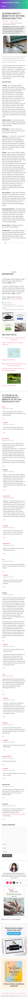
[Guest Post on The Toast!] (14, 357)
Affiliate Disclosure (6, 23)
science (13, 304)
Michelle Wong (14, 21)
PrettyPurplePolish (6, 756)
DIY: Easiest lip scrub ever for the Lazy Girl (14, 309)
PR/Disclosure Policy (14, 993)
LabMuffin (5, 422)
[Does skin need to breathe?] (14, 382)
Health (5, 302)
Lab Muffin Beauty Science (10, 2)
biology (5, 304)
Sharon (4, 407)
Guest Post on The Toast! (8, 359)
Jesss (3, 674)
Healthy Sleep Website (17, 299)
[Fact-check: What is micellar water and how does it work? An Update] (14, 365)
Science (9, 302)
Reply (3, 418)
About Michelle (5, 993)
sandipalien (5, 723)
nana (3, 559)
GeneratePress (24, 995)
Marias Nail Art (5, 438)
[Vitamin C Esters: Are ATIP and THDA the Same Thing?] (14, 339)
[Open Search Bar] (26, 2)
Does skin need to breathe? (9, 385)
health (9, 304)
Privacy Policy (23, 993)
